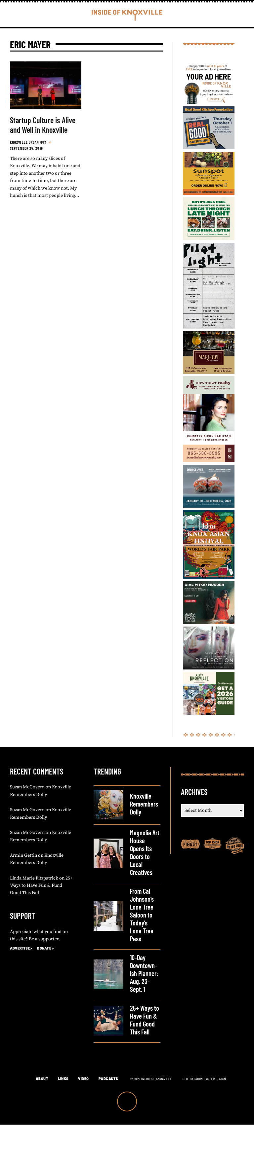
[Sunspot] (208, 194)
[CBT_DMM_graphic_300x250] (208, 623)
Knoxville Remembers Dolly (144, 804)
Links (63, 1078)
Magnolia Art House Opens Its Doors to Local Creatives (144, 852)
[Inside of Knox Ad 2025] (208, 239)
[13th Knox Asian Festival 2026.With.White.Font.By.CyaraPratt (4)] (208, 577)
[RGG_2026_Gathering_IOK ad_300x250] (208, 148)
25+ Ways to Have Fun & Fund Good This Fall (41, 885)
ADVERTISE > (21, 948)
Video (83, 1078)
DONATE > (45, 948)
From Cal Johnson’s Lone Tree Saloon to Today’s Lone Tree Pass (142, 915)
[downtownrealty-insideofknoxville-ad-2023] (208, 461)
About (42, 1078)
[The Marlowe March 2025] (208, 373)
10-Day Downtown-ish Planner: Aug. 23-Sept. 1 (144, 973)
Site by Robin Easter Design (204, 1079)
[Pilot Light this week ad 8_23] (208, 327)
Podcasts (108, 1078)
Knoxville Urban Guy (28, 142)
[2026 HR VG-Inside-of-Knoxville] (208, 713)
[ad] (208, 103)
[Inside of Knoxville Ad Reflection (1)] (208, 668)
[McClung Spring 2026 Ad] (208, 506)
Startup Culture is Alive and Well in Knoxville (42, 124)
